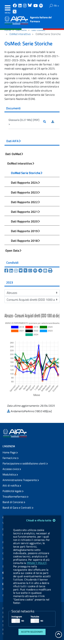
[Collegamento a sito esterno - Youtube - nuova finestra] (36, 6)
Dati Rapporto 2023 (24, 192)
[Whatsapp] (30, 270)
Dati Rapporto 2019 (24, 231)
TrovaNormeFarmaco (15, 496)
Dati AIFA (21, 30)
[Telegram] (40, 270)
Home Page (9, 452)
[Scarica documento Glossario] (55, 122)
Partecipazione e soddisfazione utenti (24, 463)
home (7, 30)
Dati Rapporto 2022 (24, 202)
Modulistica (10, 474)
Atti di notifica (11, 485)
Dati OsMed (38, 30)
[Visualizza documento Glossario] (47, 122)
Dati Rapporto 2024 (24, 182)
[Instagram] (16, 270)
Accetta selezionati (32, 631)
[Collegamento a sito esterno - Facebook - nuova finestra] (15, 6)
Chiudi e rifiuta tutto (39, 520)
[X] (26, 270)
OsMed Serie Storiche (25, 172)
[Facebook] (6, 270)
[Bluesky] (21, 270)
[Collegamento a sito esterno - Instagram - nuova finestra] (25, 6)
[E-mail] (45, 270)
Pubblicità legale (12, 491)
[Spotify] (35, 270)
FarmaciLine (10, 458)
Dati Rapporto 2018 (24, 240)
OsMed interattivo (20, 34)
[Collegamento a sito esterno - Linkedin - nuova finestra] (20, 6)
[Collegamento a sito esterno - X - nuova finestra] (14, 12)
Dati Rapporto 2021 (24, 211)
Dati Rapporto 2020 (24, 221)
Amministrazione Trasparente (20, 480)
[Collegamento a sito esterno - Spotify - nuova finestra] (41, 6)
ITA (55, 5)
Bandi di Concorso (13, 502)
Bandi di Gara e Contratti (17, 507)
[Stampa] (50, 270)
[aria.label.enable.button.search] (51, 5)
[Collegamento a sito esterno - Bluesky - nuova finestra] (30, 6)
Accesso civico (11, 469)
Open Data (12, 250)
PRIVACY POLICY (37, 563)
